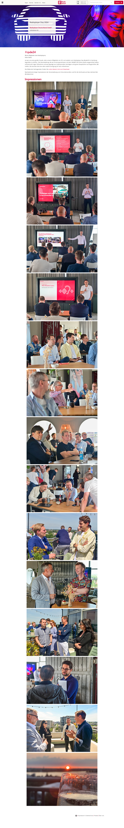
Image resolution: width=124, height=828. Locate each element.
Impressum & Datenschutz (85, 815)
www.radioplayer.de (62, 2)
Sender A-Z (38, 2)
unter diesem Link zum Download (59, 69)
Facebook (76, 816)
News (43, 2)
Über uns (101, 815)
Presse (96, 815)
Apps (26, 2)
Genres (31, 2)
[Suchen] (111, 2)
